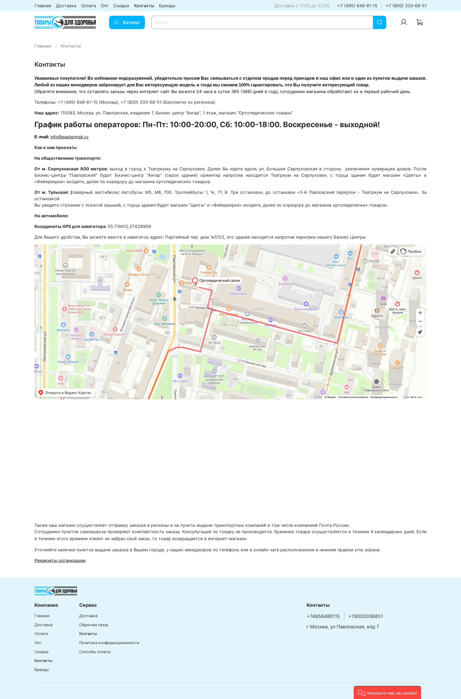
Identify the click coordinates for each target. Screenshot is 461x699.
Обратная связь (94, 624)
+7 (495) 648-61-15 (357, 5)
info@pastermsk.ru (69, 136)
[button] (387, 692)
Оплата (88, 5)
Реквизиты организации (60, 560)
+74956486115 (323, 616)
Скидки (121, 5)
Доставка (66, 5)
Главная (42, 5)
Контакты (144, 5)
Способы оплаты (95, 651)
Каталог (131, 22)
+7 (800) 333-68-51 (406, 5)
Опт (105, 5)
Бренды (167, 5)
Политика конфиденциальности (109, 642)
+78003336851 (365, 616)
